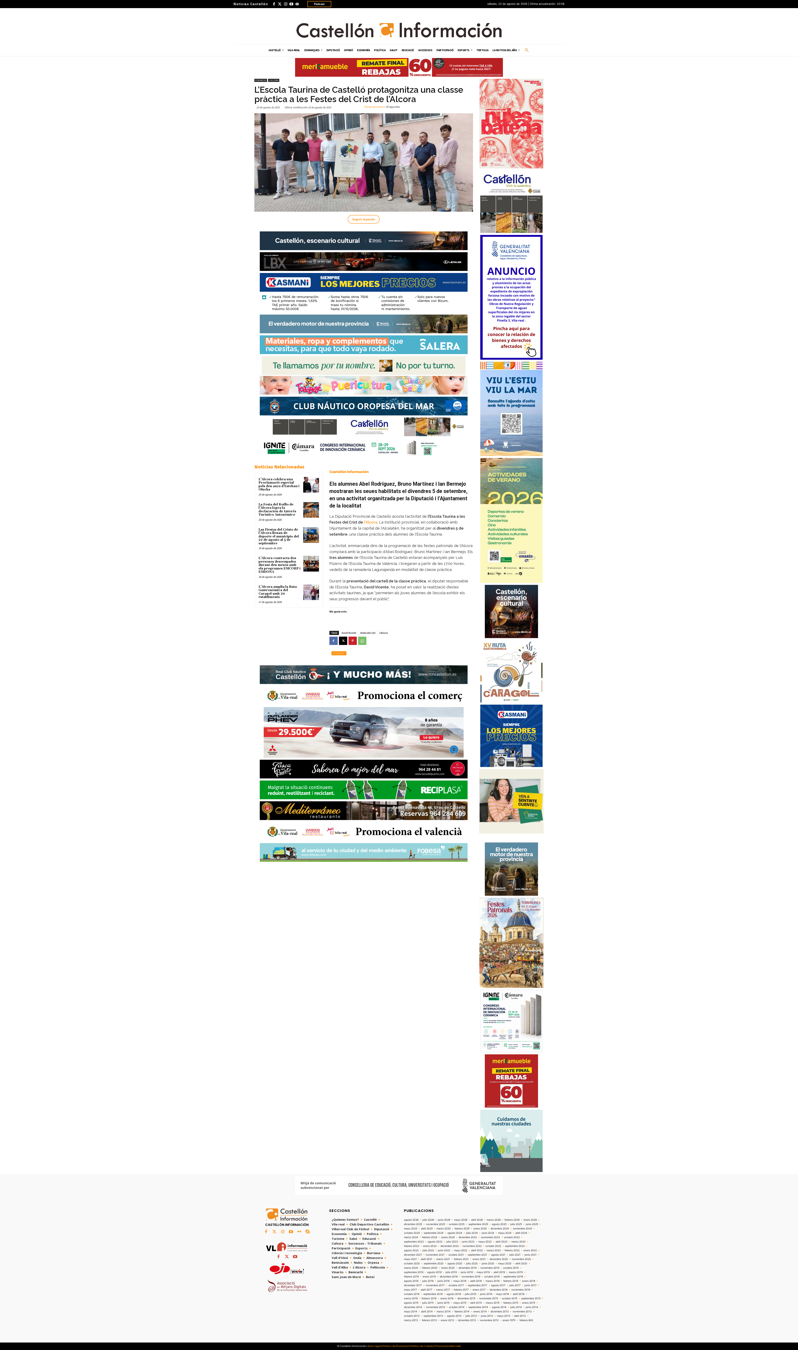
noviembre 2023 (490, 1237)
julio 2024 (472, 1233)
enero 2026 (530, 1220)
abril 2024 (521, 1233)
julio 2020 (472, 1263)
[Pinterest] (353, 641)
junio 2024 (488, 1233)
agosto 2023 (435, 1241)
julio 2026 (428, 1220)
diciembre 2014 (413, 1307)
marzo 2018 (492, 1281)
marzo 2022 (494, 1250)
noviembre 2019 (489, 1268)
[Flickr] (299, 1232)
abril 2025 (427, 1228)
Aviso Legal (374, 1346)
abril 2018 (476, 1281)
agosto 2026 (411, 1220)
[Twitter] (280, 4)
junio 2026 (444, 1220)
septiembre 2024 (433, 1233)
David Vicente (348, 632)
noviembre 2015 (488, 1298)
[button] (527, 50)
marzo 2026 (494, 1220)
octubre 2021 (456, 1255)
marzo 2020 (411, 1268)
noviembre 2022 (472, 1246)
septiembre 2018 (513, 1276)
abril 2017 (426, 1289)
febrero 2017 (461, 1289)
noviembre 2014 (435, 1307)
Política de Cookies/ (422, 1346)
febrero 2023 (411, 1246)
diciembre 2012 (467, 1320)
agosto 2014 (499, 1307)
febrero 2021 (461, 1259)
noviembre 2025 (435, 1224)
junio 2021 (531, 1255)
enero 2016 (446, 1298)
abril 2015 (476, 1303)
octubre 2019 (510, 1268)
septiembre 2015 (531, 1298)
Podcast (319, 4)
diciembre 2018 (449, 1276)
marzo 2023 (518, 1241)
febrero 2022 (512, 1250)
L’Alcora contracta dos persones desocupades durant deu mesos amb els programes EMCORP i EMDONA (279, 565)
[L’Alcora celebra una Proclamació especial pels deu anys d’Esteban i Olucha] (311, 485)
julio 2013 (471, 1316)
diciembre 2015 (466, 1298)
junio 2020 (488, 1263)
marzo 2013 (411, 1320)
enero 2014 (480, 1311)
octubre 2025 (456, 1224)
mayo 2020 (504, 1263)
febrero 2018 (510, 1281)
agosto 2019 (434, 1272)
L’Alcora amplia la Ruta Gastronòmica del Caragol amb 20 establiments (278, 592)
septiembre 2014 (478, 1307)
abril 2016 (518, 1294)
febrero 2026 (512, 1220)
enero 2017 (479, 1289)
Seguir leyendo (363, 219)
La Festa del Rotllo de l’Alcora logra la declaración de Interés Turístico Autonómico (277, 510)
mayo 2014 (410, 1311)
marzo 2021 (443, 1259)
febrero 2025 (461, 1228)
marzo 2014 (444, 1311)
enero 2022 (530, 1250)
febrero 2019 (411, 1276)
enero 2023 (430, 1246)
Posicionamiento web (448, 1346)
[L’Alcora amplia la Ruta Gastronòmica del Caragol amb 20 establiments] (311, 592)
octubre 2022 (493, 1246)
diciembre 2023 (468, 1237)
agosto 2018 (411, 1281)
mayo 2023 (485, 1241)
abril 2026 (477, 1220)
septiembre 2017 (477, 1285)
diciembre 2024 (500, 1228)
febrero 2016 (429, 1298)
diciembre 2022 (450, 1246)
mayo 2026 (460, 1220)
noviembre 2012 (489, 1320)
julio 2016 (470, 1294)
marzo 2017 (443, 1289)
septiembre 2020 (433, 1263)
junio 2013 (487, 1316)
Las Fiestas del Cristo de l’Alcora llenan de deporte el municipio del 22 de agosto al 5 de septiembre (279, 536)
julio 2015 (427, 1303)
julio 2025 (516, 1224)
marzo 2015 (492, 1303)
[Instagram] (285, 4)
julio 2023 (452, 1241)
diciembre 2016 (498, 1289)
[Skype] (307, 1232)
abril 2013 (520, 1316)
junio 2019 (467, 1272)
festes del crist (367, 632)
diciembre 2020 (499, 1259)
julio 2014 (516, 1307)
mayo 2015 (459, 1303)
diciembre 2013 (500, 1311)
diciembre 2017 (413, 1285)
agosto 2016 (454, 1294)
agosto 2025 (499, 1224)
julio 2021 (515, 1255)
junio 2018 (443, 1281)
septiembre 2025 (478, 1224)
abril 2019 (499, 1272)
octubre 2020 (412, 1263)
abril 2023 (501, 1241)
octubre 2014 (456, 1307)
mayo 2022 (460, 1250)
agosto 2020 (454, 1263)
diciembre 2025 (413, 1224)
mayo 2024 (504, 1233)
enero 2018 (528, 1281)
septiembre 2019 (413, 1272)
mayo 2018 (459, 1281)
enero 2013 (447, 1320)
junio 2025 (532, 1224)
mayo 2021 (410, 1259)
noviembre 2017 (435, 1285)
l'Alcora (370, 522)
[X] (343, 641)
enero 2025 (480, 1228)
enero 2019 (429, 1276)
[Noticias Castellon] (399, 30)
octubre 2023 (512, 1237)
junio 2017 (531, 1285)
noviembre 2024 (522, 1228)
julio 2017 (515, 1285)
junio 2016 (486, 1294)
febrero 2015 (510, 1303)
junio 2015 (443, 1303)
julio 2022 (428, 1250)
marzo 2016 (411, 1298)
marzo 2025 (444, 1228)
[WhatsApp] (362, 641)
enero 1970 (509, 1320)
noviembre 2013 (522, 1311)
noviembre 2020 (521, 1259)
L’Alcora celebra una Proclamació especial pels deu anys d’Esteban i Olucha (279, 484)
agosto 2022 (411, 1250)
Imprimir (339, 653)
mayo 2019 (483, 1272)
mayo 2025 (410, 1228)
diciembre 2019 (468, 1268)
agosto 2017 (498, 1285)
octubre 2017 (456, 1285)
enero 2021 (479, 1259)
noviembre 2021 (435, 1255)
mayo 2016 (502, 1294)
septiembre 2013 (433, 1316)
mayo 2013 (503, 1316)
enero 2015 (528, 1303)
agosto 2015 (411, 1303)
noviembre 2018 (471, 1276)
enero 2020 (448, 1268)
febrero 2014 (461, 1311)
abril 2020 (521, 1263)
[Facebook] (274, 4)
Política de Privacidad (396, 1346)
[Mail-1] (297, 4)
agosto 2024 (454, 1233)
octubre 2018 (492, 1276)
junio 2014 (532, 1307)
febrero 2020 (429, 1268)
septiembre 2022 (515, 1246)
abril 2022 (477, 1250)
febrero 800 (526, 1320)
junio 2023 (468, 1241)
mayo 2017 (410, 1289)
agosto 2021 (498, 1255)
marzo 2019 (516, 1272)
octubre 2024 (412, 1233)
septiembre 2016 (433, 1294)
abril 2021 (426, 1259)
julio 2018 (427, 1281)
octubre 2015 (509, 1298)
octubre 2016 (411, 1294)
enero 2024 (448, 1237)
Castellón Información (349, 472)
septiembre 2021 (477, 1255)
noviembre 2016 (520, 1289)
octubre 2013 (412, 1316)
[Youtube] (291, 4)
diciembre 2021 (413, 1255)
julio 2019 (451, 1272)
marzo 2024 (411, 1237)
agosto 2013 (454, 1316)
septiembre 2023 (414, 1241)
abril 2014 (427, 1311)
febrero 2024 (429, 1237)
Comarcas (260, 80)
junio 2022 (444, 1250)
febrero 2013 (429, 1320)
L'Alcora (273, 80)
